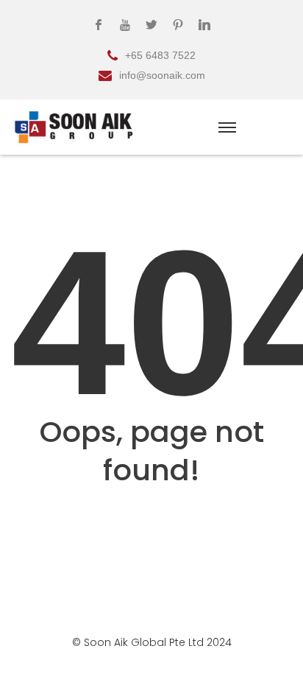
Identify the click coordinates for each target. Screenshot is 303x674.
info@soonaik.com (162, 75)
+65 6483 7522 (160, 55)
